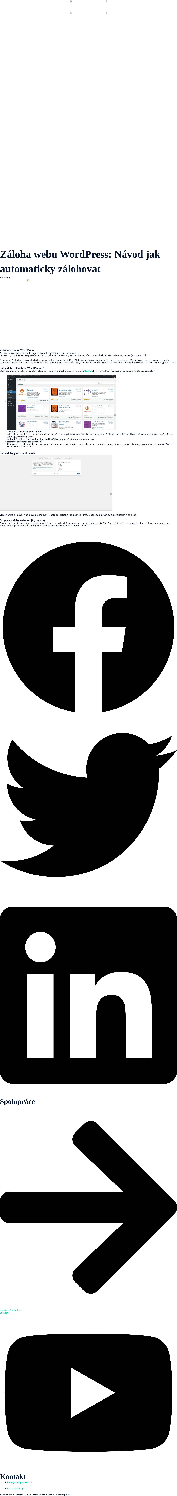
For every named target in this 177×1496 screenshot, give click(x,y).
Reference (145, 38)
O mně (158, 38)
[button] (88, 627)
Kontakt (170, 38)
